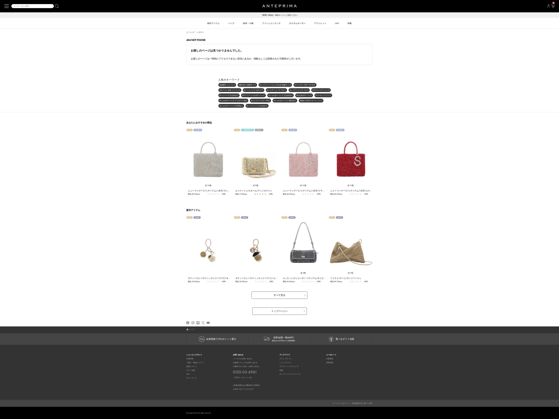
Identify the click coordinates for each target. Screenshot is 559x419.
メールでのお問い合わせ (242, 359)
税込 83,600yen (289, 281)
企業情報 (329, 359)
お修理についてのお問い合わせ (245, 362)
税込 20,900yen (194, 281)
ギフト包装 (190, 370)
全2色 (256, 185)
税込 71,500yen (241, 194)
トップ (191, 32)
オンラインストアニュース (290, 374)
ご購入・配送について (195, 362)
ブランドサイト (286, 359)
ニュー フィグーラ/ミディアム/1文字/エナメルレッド (355, 190)
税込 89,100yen (336, 281)
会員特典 (189, 359)
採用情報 (329, 362)
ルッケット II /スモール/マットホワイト (253, 190)
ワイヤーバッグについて (289, 366)
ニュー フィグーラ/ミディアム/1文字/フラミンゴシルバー (310, 190)
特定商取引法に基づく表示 (362, 403)
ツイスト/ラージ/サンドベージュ (345, 278)
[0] (553, 7)
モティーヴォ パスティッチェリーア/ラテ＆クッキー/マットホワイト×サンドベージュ (227, 278)
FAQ (188, 374)
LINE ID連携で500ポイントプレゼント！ (279, 15)
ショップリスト (286, 362)
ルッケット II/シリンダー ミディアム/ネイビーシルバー (308, 278)
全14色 (208, 185)
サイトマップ (191, 378)
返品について (191, 366)
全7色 (350, 273)
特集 (281, 370)
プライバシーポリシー (341, 403)
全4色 (303, 273)
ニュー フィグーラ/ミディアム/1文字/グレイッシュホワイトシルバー (220, 190)
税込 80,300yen (194, 194)
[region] (256, 156)
